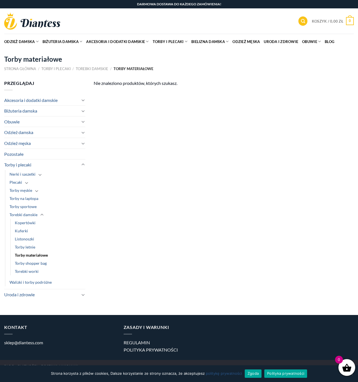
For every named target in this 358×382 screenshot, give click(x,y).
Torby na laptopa (24, 198)
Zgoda (253, 373)
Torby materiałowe (31, 255)
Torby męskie (21, 190)
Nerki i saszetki (23, 174)
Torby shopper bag (31, 263)
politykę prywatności (224, 373)
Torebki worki (27, 271)
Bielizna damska (208, 41)
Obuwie (309, 41)
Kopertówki (25, 222)
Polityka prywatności (285, 373)
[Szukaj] (302, 21)
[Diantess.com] (32, 21)
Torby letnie (25, 247)
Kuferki (21, 230)
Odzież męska (246, 41)
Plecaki (16, 182)
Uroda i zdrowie (281, 41)
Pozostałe (13, 154)
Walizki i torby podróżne (31, 282)
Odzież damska (19, 41)
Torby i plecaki (168, 41)
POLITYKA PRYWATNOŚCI (151, 349)
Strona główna (20, 68)
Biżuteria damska (61, 41)
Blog (329, 41)
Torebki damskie (92, 68)
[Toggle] (83, 100)
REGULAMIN (137, 342)
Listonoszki (24, 239)
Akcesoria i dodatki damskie (115, 41)
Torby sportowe (23, 206)
